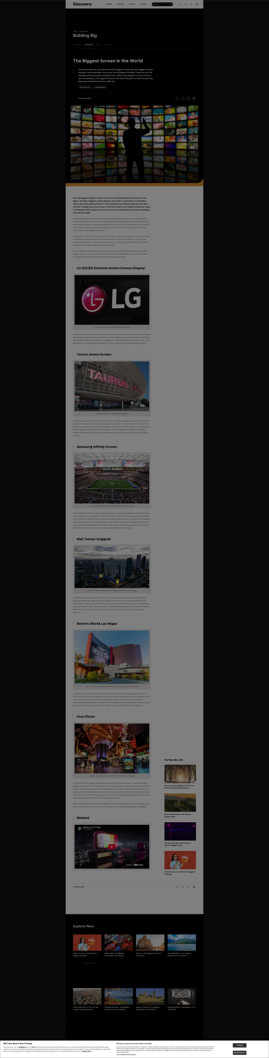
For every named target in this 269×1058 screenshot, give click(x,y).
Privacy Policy (86, 1051)
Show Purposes (239, 1052)
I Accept (240, 1045)
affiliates (22, 1047)
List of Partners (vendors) (126, 1054)
